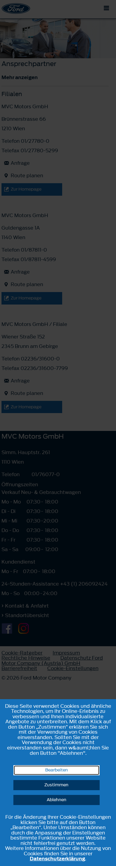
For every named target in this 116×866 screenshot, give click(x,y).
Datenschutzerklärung (57, 858)
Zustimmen (56, 785)
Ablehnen (56, 800)
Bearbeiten (56, 770)
